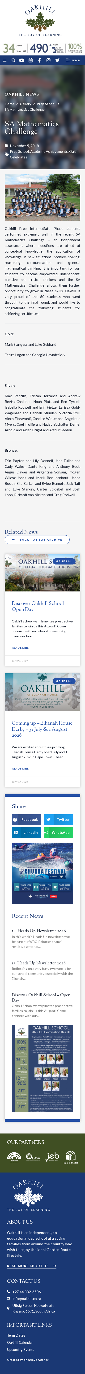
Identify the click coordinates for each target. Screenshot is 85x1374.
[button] (73, 60)
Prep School (46, 104)
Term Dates (16, 1335)
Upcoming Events (20, 1349)
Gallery (25, 104)
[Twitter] (57, 60)
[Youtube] (21, 60)
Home (9, 104)
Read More (20, 647)
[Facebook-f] (39, 60)
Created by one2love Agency (28, 1359)
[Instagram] (48, 60)
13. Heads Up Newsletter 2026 (39, 963)
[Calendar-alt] (30, 60)
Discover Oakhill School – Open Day (40, 606)
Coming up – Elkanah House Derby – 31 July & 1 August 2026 (42, 729)
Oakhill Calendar (20, 1342)
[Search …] (14, 60)
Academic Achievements (49, 151)
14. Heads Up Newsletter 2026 (39, 931)
